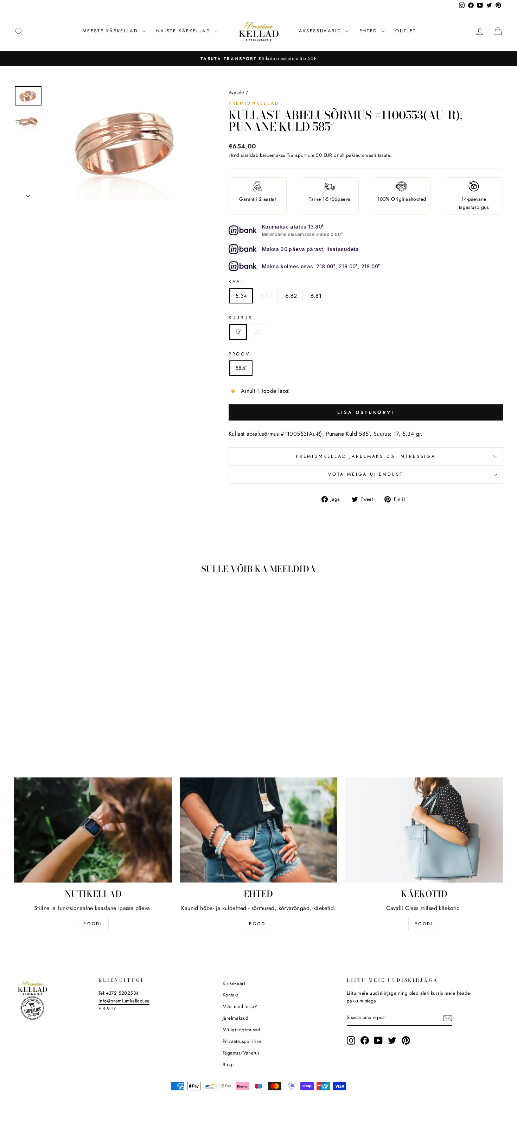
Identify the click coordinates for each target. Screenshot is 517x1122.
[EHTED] (259, 830)
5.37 (266, 296)
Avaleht (236, 92)
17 (238, 332)
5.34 (241, 296)
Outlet (405, 30)
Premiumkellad (254, 103)
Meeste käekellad (111, 30)
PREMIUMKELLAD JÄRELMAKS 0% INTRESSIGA (366, 456)
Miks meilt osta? (240, 1006)
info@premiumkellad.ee (123, 1000)
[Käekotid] (424, 830)
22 (257, 332)
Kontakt (230, 994)
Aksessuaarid (321, 30)
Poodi (258, 924)
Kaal (236, 281)
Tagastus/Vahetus (241, 1052)
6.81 (316, 296)
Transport (297, 155)
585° (241, 368)
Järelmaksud (235, 1017)
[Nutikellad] (93, 830)
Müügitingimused (241, 1029)
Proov (239, 354)
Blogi (228, 1064)
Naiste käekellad (184, 30)
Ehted (369, 30)
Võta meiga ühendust (365, 474)
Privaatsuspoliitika (242, 1041)
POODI (92, 924)
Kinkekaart (234, 983)
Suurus (241, 317)
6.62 (291, 296)
